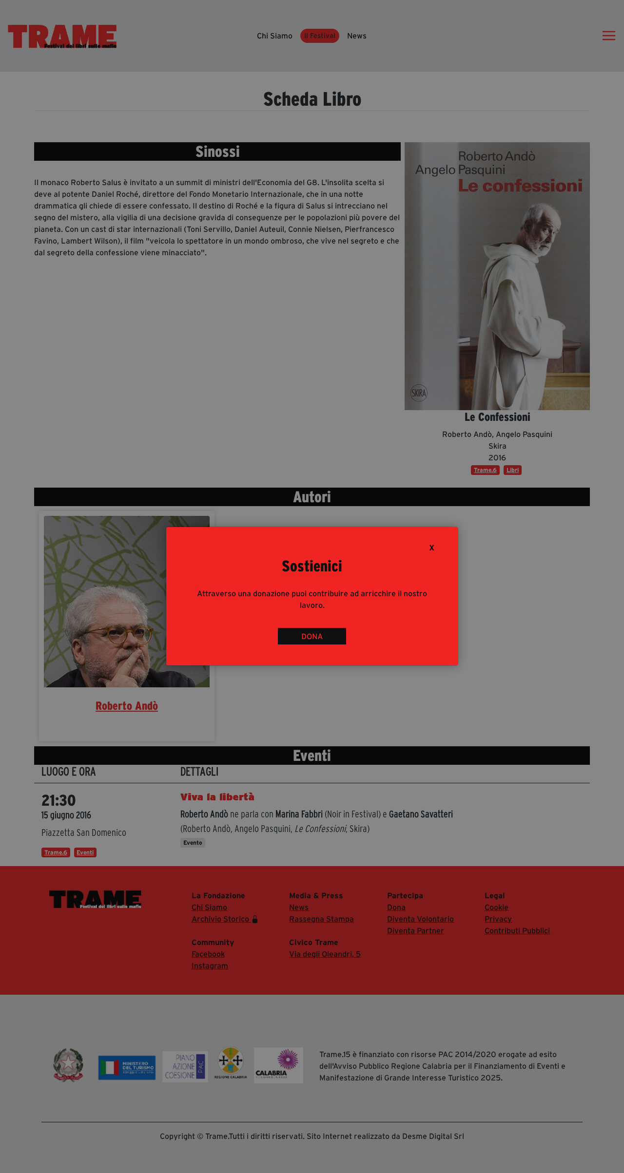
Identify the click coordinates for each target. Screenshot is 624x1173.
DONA (312, 636)
